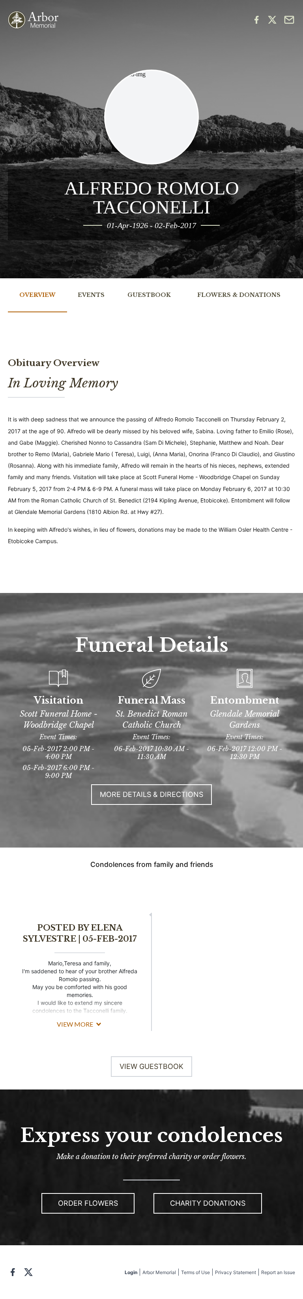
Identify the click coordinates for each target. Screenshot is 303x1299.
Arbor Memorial (159, 1272)
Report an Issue (278, 1272)
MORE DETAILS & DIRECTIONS (151, 794)
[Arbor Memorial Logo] (33, 20)
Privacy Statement (235, 1272)
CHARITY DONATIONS (207, 1203)
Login (131, 1272)
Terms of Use (195, 1272)
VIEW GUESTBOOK (151, 1066)
